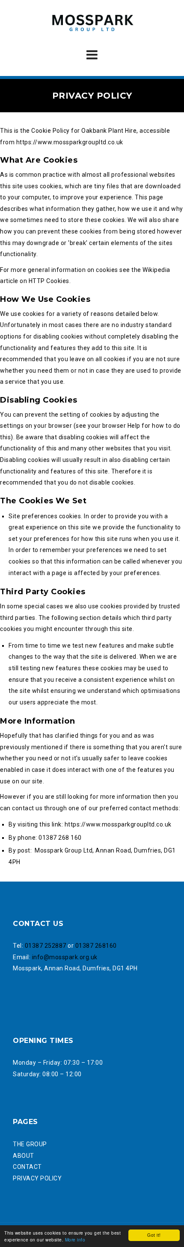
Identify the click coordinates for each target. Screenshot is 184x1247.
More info (75, 1239)
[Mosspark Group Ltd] (92, 23)
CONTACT (27, 1166)
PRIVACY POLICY (37, 1178)
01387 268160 (96, 945)
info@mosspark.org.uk (65, 957)
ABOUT (23, 1155)
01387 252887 (45, 945)
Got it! (154, 1235)
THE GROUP (30, 1144)
